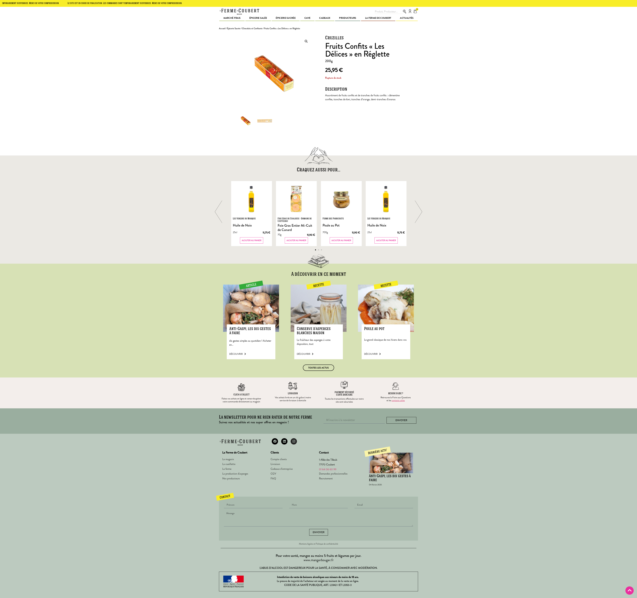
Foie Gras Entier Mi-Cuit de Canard (295, 227)
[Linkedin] (284, 441)
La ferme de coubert (378, 18)
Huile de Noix (242, 225)
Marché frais (232, 18)
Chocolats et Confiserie (252, 28)
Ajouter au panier (251, 240)
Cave (307, 18)
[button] (306, 41)
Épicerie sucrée (286, 18)
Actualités (407, 18)
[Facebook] (275, 441)
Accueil (222, 28)
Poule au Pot (330, 225)
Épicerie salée (258, 18)
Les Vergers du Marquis (244, 219)
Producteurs (347, 18)
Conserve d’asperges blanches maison (314, 331)
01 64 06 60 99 (327, 469)
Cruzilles (334, 38)
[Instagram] (294, 441)
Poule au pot (374, 329)
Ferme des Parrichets (333, 219)
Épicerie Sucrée (233, 28)
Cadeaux (324, 18)
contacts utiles (398, 400)
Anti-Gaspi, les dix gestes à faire (250, 331)
